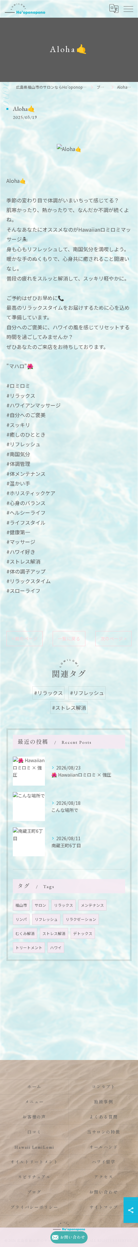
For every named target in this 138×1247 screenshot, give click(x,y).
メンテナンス (92, 905)
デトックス (82, 933)
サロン (40, 905)
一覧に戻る (69, 638)
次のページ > (113, 638)
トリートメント (28, 947)
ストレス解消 (53, 933)
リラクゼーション (80, 919)
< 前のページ (25, 638)
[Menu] (128, 9)
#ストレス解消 (69, 707)
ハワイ (56, 947)
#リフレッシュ (87, 693)
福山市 (21, 905)
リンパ (21, 919)
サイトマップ (103, 1207)
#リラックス (48, 693)
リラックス (63, 905)
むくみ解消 (25, 933)
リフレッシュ (46, 919)
